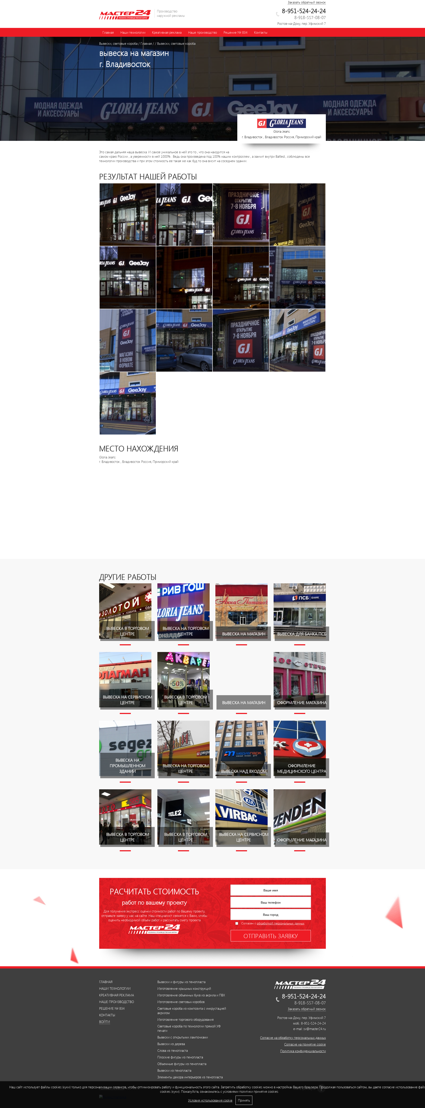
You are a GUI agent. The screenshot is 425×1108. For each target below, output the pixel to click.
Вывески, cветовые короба (118, 43)
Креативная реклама (167, 32)
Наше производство (202, 32)
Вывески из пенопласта (174, 1070)
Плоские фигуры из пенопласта (180, 1057)
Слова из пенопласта (172, 1050)
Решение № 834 (235, 32)
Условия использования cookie (210, 1100)
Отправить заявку (270, 936)
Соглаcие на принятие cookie (305, 1044)
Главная (108, 32)
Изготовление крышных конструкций (184, 988)
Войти (104, 1021)
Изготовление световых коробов (181, 1001)
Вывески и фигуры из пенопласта (181, 982)
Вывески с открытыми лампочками (182, 1037)
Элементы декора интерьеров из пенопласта (190, 1077)
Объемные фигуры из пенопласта (181, 1063)
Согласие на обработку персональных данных (293, 1037)
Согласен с (272, 923)
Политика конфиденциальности (303, 1051)
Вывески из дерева (171, 1044)
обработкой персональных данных (280, 923)
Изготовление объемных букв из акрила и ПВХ (191, 995)
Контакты (260, 32)
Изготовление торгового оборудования (185, 1019)
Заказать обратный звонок (307, 2)
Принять (244, 1100)
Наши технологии (132, 32)
